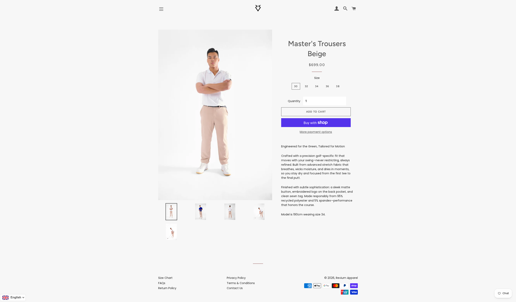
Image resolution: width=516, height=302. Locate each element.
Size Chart (165, 278)
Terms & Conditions (241, 283)
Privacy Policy (236, 278)
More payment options (316, 132)
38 (338, 86)
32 (306, 86)
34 (317, 86)
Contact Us (235, 288)
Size (317, 78)
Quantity (294, 101)
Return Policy (167, 288)
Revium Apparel (347, 278)
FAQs (161, 283)
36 (327, 86)
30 (296, 86)
